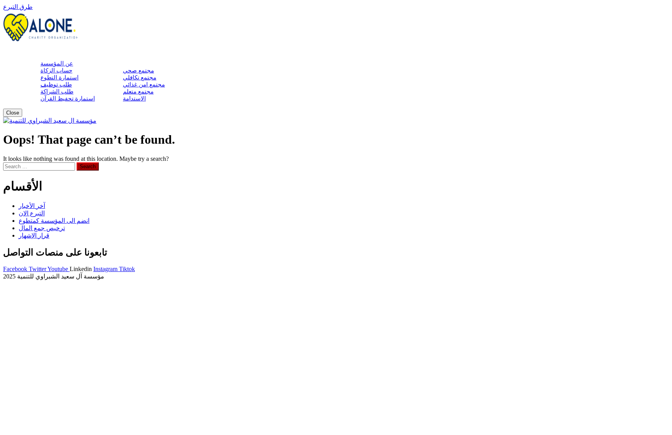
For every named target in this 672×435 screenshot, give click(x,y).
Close (12, 113)
